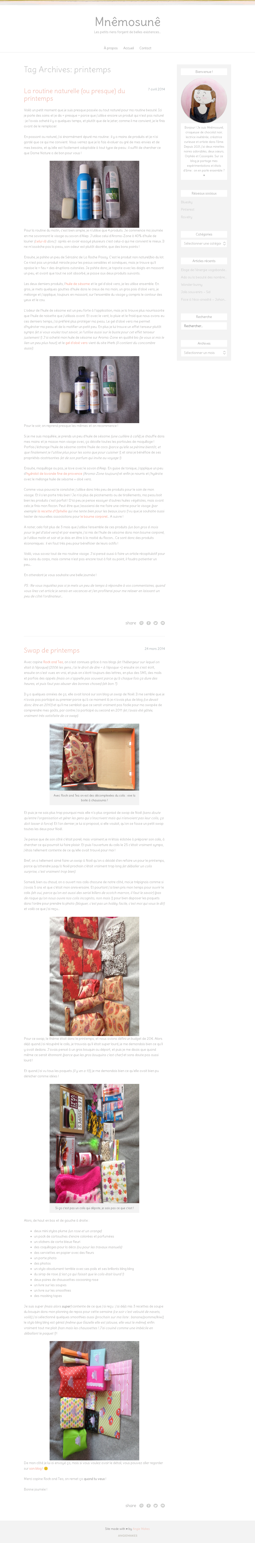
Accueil (128, 48)
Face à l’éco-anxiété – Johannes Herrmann (204, 299)
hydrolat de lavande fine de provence (54, 473)
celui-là (40, 241)
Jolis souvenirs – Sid (195, 292)
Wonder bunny (191, 284)
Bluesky (186, 202)
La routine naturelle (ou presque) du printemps (74, 95)
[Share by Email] (163, 623)
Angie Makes (141, 1529)
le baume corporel (93, 516)
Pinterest (187, 209)
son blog (35, 1468)
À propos (111, 48)
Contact (145, 48)
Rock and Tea (53, 662)
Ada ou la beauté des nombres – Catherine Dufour (204, 277)
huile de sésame (78, 284)
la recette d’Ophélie (52, 511)
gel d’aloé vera (77, 343)
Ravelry (186, 217)
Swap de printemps (52, 650)
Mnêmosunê (128, 21)
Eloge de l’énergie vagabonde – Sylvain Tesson (204, 270)
